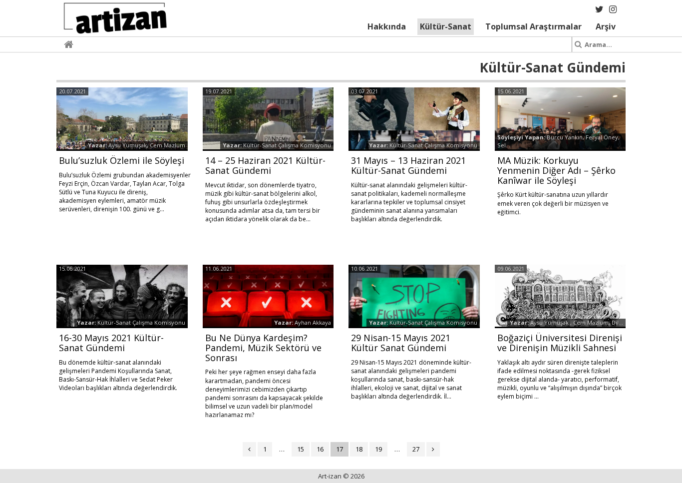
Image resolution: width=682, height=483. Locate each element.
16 (320, 449)
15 (300, 449)
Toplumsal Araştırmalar (533, 26)
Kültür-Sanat (445, 26)
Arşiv (606, 26)
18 (358, 449)
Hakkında (386, 26)
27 (415, 449)
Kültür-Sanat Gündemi (553, 67)
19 (378, 449)
